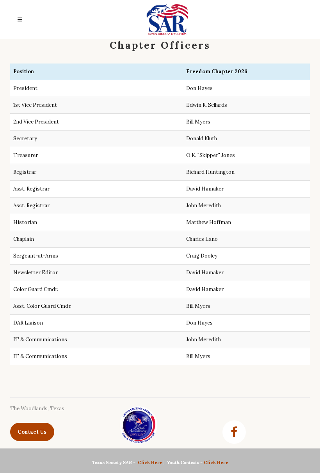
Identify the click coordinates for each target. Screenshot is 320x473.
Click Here (150, 462)
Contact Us (32, 432)
